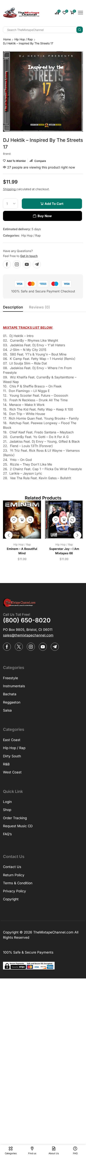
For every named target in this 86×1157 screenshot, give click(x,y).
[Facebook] (7, 264)
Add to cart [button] (22, 519)
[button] (9, 535)
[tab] (13, 308)
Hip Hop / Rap (23, 39)
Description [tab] (13, 307)
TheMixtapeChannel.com (53, 932)
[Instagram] (17, 264)
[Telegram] (37, 264)
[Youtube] (27, 264)
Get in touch (29, 256)
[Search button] (79, 30)
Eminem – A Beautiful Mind (22, 551)
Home (7, 39)
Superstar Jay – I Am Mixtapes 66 (64, 551)
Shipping (9, 189)
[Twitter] (19, 647)
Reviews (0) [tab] (39, 307)
